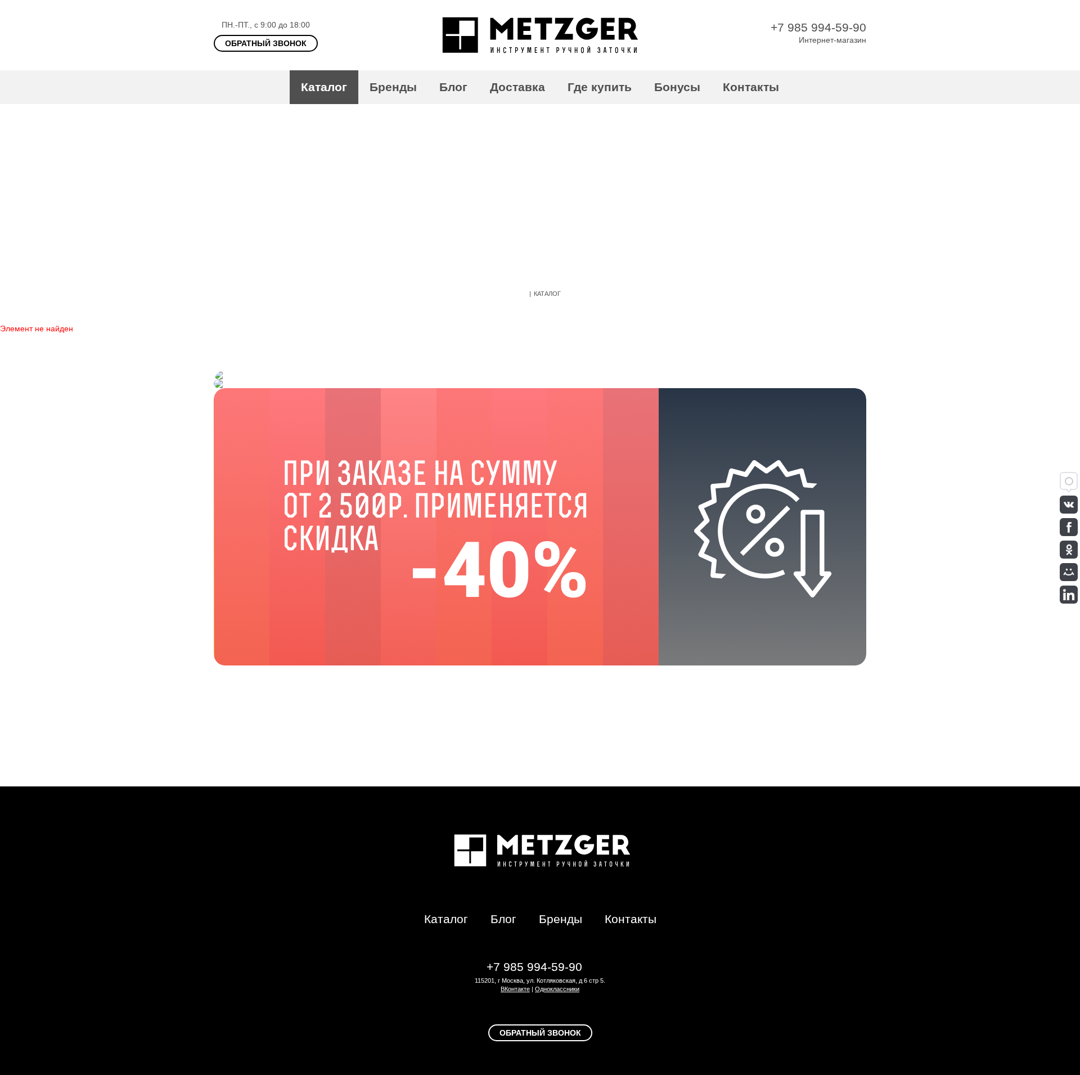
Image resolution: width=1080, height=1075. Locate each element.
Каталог (324, 86)
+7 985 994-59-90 (818, 27)
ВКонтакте (515, 989)
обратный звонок (266, 43)
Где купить (600, 86)
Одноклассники (557, 989)
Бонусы (677, 86)
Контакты (751, 86)
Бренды (393, 86)
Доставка (517, 86)
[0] (860, 87)
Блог (453, 86)
